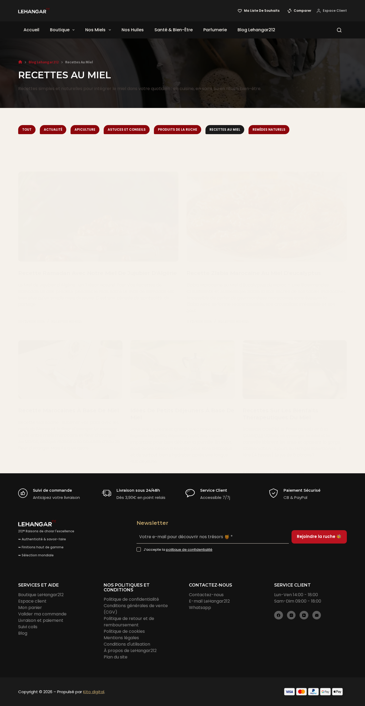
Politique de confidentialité (131, 599)
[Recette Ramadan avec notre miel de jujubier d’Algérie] (98, 217)
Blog (22, 633)
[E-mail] (316, 615)
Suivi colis (27, 627)
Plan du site (115, 657)
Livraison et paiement (40, 620)
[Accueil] (20, 62)
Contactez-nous (206, 595)
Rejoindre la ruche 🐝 (319, 536)
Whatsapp (200, 607)
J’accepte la (177, 549)
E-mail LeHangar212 (209, 601)
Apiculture (85, 129)
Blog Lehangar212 (256, 30)
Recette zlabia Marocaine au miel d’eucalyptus (254, 273)
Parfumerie (215, 30)
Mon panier (30, 607)
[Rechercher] (339, 30)
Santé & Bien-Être (173, 30)
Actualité (53, 129)
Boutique (59, 30)
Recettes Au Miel (224, 129)
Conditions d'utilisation (127, 644)
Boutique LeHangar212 (41, 595)
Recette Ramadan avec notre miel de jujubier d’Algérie (97, 273)
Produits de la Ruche (177, 129)
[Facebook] (278, 615)
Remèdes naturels (269, 129)
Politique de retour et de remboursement (129, 621)
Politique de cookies (124, 631)
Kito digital (93, 692)
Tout (27, 129)
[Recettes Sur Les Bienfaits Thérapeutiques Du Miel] (295, 369)
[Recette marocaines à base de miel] (70, 369)
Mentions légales (121, 638)
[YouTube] (304, 615)
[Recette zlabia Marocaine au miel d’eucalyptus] (267, 217)
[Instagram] (291, 615)
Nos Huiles (133, 30)
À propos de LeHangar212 (130, 650)
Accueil (31, 30)
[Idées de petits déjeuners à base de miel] (182, 369)
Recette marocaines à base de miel (68, 410)
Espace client (32, 601)
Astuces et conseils (127, 129)
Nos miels (95, 30)
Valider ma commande (42, 614)
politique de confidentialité (189, 549)
